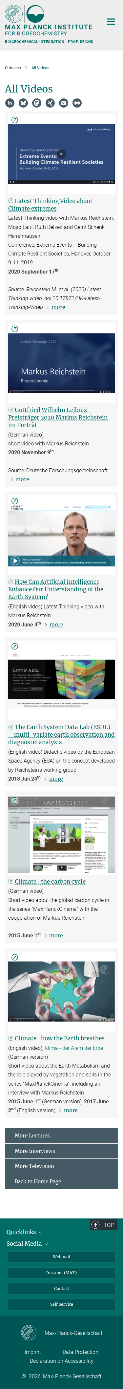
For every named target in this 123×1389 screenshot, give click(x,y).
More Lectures (32, 1136)
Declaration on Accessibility (61, 1361)
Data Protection (80, 1352)
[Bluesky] (23, 103)
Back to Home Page (38, 1181)
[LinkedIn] (10, 103)
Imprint (33, 1352)
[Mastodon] (37, 103)
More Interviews (35, 1151)
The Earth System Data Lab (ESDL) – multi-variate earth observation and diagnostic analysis (61, 735)
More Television (34, 1166)
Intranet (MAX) (61, 1272)
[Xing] (50, 103)
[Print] (77, 103)
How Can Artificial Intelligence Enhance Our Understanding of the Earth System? (55, 589)
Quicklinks (22, 1232)
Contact (61, 1288)
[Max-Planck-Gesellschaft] (33, 1333)
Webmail (61, 1256)
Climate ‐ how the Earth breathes (60, 1038)
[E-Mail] (64, 103)
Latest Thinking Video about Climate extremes (50, 204)
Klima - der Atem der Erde (74, 1048)
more (58, 307)
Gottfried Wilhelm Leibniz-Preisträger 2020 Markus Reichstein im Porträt (58, 417)
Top (109, 1225)
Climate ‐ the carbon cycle (50, 881)
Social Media (25, 1243)
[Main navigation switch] (111, 21)
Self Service (61, 1304)
